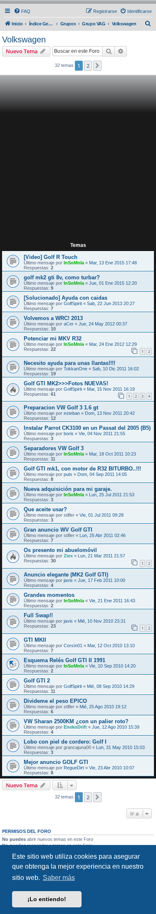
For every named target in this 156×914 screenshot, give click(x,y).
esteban (72, 413)
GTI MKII (35, 640)
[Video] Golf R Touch (50, 257)
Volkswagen (24, 39)
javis (68, 580)
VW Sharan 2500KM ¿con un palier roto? (76, 721)
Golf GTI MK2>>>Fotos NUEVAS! (66, 383)
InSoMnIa (74, 262)
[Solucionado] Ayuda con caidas (65, 298)
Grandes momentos (49, 595)
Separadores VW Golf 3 (54, 448)
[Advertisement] (78, 159)
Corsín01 (73, 645)
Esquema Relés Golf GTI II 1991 (64, 660)
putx (68, 474)
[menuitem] (22, 11)
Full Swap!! (38, 615)
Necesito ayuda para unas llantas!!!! (69, 363)
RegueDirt (74, 767)
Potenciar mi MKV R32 (53, 338)
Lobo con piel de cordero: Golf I (65, 742)
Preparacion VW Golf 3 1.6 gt (61, 407)
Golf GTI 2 (37, 680)
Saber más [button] (59, 877)
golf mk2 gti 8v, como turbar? (62, 277)
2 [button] (88, 65)
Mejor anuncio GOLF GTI (56, 762)
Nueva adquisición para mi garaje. (68, 489)
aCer (69, 323)
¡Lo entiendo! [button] (46, 899)
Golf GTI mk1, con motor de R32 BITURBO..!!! (82, 469)
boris (69, 433)
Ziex (68, 555)
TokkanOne (75, 368)
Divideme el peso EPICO (55, 701)
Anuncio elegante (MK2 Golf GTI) (66, 575)
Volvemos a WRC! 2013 (53, 318)
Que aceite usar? (45, 509)
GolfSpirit (73, 303)
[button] (97, 66)
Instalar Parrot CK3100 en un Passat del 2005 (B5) (87, 428)
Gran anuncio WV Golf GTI (58, 530)
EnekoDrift (75, 726)
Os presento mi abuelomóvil (60, 550)
